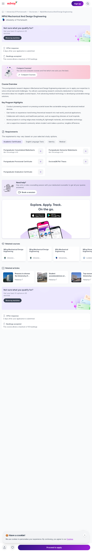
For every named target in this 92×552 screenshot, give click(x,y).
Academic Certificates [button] (12, 142)
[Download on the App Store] (38, 215)
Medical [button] (62, 142)
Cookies (70, 539)
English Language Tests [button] (35, 142)
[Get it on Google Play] (54, 215)
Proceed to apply (54, 547)
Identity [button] (52, 142)
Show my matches (12, 38)
